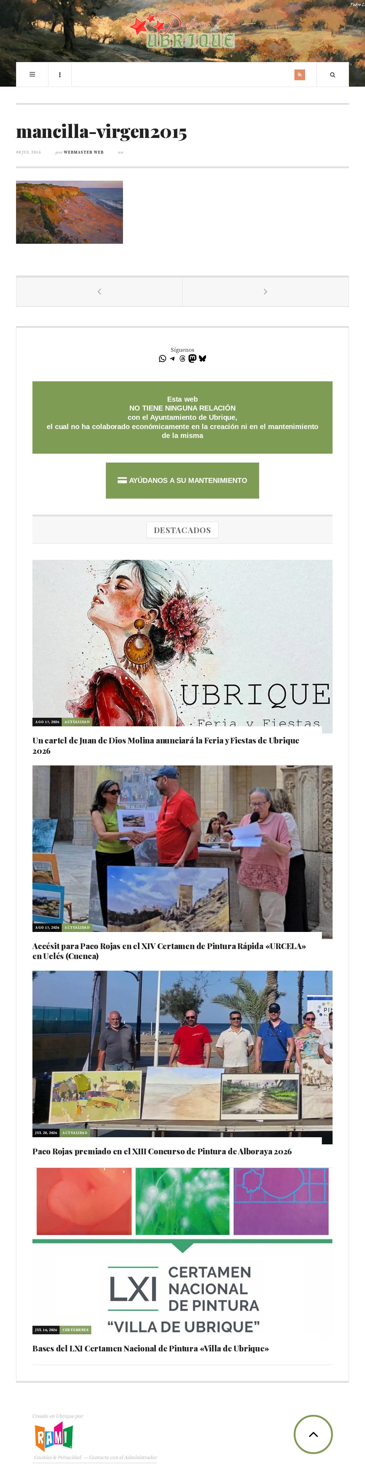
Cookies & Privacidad (57, 1457)
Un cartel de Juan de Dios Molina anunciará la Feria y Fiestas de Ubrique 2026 (165, 745)
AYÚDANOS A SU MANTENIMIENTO (187, 480)
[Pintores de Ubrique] (182, 30)
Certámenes (75, 1330)
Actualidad (77, 722)
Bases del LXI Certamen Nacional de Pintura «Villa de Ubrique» (150, 1348)
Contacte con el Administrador (123, 1457)
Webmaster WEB (84, 152)
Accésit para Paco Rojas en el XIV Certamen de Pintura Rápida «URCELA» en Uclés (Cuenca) (169, 951)
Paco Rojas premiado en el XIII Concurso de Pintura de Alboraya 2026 (162, 1151)
